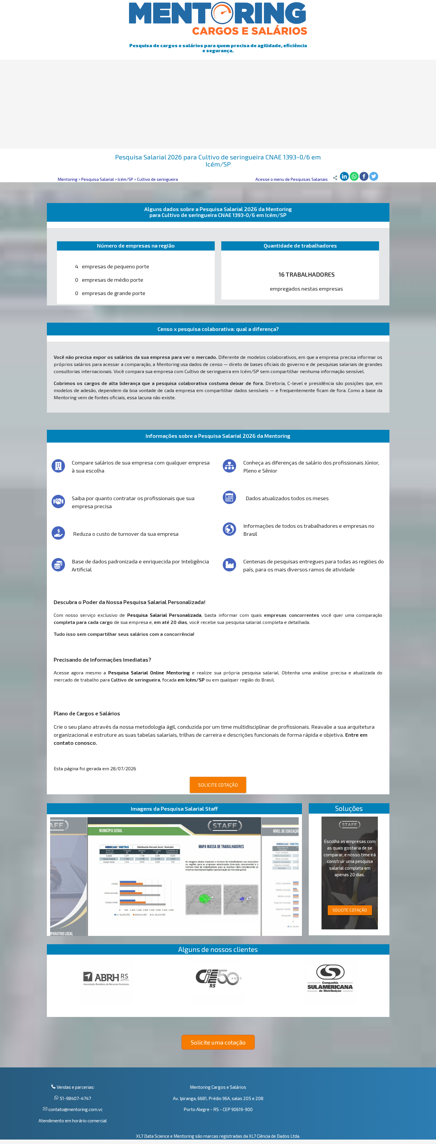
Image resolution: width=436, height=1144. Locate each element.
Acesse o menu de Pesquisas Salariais (291, 179)
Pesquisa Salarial (97, 179)
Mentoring (67, 179)
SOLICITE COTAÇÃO (218, 785)
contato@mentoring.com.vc (75, 1109)
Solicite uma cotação (218, 1042)
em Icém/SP (191, 679)
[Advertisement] (218, 104)
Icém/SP (125, 179)
